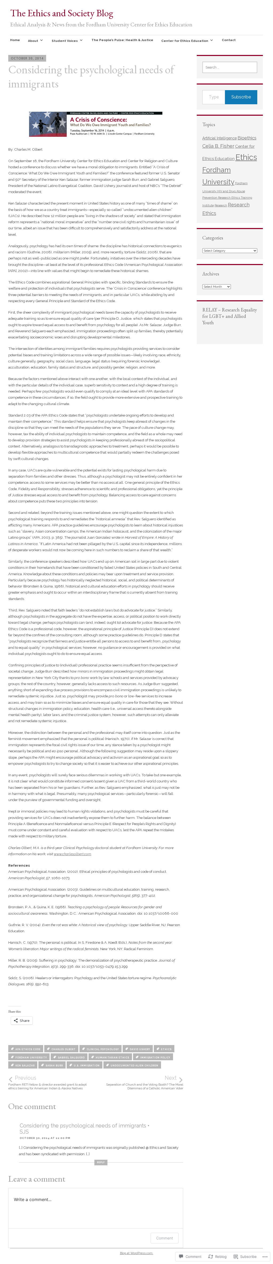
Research (221, 205)
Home (15, 40)
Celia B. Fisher (218, 146)
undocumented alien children (134, 1065)
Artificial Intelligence (219, 138)
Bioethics (247, 138)
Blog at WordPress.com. (136, 1253)
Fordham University (31, 1057)
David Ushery (140, 1049)
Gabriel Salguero (71, 1057)
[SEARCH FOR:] (230, 67)
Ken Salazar (25, 1065)
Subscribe (241, 96)
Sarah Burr (54, 1065)
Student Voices (65, 41)
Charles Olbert (63, 1049)
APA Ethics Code (28, 1049)
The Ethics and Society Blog (61, 13)
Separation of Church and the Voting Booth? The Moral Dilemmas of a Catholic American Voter (144, 1082)
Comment (164, 1238)
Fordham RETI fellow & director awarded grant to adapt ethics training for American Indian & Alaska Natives (47, 1082)
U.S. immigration (87, 1065)
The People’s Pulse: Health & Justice (122, 40)
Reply (101, 1162)
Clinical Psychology (103, 1049)
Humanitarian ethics (112, 1057)
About (33, 41)
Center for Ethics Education (184, 41)
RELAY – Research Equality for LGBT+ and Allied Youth (229, 316)
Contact (229, 40)
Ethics (166, 1049)
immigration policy (155, 1057)
